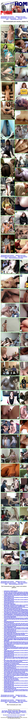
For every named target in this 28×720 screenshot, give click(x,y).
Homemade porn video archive (13, 716)
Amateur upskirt (15, 711)
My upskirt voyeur (22, 711)
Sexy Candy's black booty (9, 603)
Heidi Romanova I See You (10, 646)
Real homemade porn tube (16, 257)
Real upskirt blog (8, 711)
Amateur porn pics (20, 16)
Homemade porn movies (7, 16)
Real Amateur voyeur (11, 712)
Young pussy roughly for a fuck (11, 590)
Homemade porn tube (16, 19)
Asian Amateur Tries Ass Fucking (11, 679)
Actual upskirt (18, 712)
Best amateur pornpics (15, 713)
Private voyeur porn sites (13, 710)
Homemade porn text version (8, 17)
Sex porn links (4, 710)
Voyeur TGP (4, 712)
